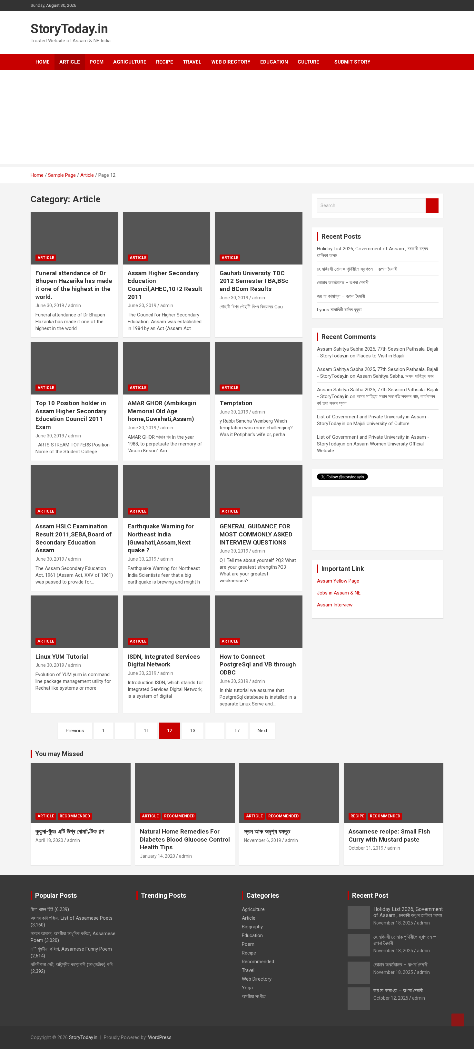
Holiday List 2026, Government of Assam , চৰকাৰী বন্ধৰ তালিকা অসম (408, 912)
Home (42, 62)
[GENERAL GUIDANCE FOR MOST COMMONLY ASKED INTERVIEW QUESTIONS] (259, 491)
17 (237, 731)
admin (74, 305)
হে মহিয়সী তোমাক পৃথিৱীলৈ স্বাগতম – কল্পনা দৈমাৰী (357, 269)
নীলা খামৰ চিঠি (42, 909)
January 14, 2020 (157, 856)
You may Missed (59, 754)
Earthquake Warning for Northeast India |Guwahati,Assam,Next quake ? (161, 538)
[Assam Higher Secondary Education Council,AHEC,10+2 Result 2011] (167, 238)
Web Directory (231, 62)
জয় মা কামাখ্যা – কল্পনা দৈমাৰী (341, 296)
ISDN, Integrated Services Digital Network (164, 660)
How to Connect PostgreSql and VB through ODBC (258, 664)
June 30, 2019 (49, 305)
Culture (308, 62)
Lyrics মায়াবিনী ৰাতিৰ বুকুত (339, 310)
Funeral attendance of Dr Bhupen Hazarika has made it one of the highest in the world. (73, 285)
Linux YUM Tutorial (61, 656)
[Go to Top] (457, 1020)
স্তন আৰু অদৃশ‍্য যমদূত (267, 831)
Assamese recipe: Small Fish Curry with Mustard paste (389, 835)
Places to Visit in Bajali (380, 356)
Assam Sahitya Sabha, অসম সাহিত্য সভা (395, 376)
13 (192, 731)
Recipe (164, 62)
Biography (252, 927)
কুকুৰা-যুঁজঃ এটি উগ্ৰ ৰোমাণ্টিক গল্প (69, 831)
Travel (192, 62)
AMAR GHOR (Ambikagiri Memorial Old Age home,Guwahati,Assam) (162, 411)
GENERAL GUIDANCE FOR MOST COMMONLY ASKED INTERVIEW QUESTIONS (256, 534)
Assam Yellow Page (338, 581)
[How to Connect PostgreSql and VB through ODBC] (259, 621)
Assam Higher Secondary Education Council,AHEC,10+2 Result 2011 (165, 285)
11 (146, 731)
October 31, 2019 (366, 848)
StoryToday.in (69, 28)
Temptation (236, 403)
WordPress (160, 1037)
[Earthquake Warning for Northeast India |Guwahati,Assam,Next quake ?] (167, 491)
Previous (75, 731)
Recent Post (370, 895)
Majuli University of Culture (381, 423)
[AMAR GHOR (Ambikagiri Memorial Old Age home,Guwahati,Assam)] (167, 368)
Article (69, 62)
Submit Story (352, 62)
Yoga (247, 988)
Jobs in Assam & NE (338, 593)
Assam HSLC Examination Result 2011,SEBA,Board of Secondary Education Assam (73, 538)
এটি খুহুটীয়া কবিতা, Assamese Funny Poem (71, 949)
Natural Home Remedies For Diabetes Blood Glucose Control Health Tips (185, 839)
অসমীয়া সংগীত (253, 996)
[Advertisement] (237, 119)
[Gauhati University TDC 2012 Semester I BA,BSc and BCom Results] (259, 238)
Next (262, 731)
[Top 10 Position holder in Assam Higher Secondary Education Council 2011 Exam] (74, 368)
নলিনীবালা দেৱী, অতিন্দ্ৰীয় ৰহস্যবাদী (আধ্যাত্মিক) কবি (72, 964)
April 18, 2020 (49, 840)
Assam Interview (334, 605)
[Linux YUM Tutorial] (74, 621)
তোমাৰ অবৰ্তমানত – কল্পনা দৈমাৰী (343, 282)
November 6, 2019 (262, 840)
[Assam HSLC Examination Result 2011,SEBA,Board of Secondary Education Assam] (74, 491)
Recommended (75, 816)
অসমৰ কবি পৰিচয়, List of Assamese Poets (72, 918)
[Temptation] (259, 368)
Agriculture (129, 62)
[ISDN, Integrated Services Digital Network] (167, 621)
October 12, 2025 (390, 998)
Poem (97, 62)
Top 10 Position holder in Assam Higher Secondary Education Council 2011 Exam (71, 415)
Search (432, 205)
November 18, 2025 (393, 922)
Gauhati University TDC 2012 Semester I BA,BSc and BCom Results (254, 281)
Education (274, 62)
